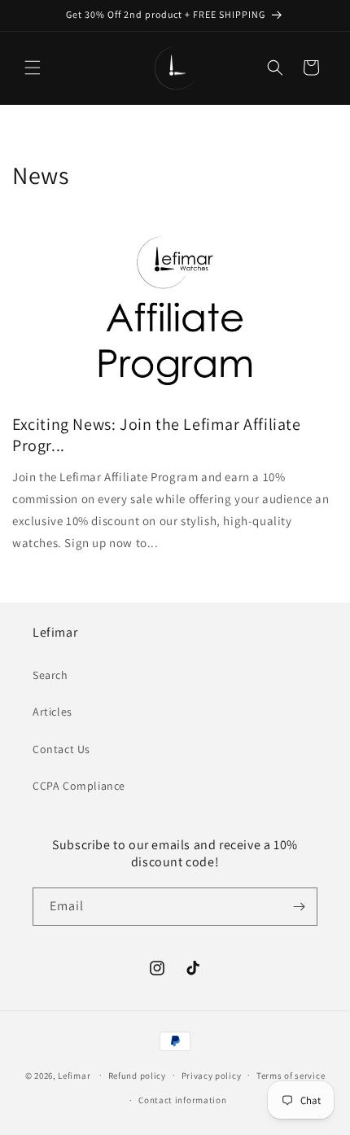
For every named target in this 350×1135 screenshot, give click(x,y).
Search (50, 675)
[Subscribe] (299, 906)
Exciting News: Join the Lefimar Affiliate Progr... (156, 435)
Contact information (182, 1100)
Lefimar (74, 1074)
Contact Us (61, 749)
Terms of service (290, 1075)
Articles (52, 711)
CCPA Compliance (79, 785)
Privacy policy (212, 1075)
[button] (32, 67)
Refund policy (137, 1075)
